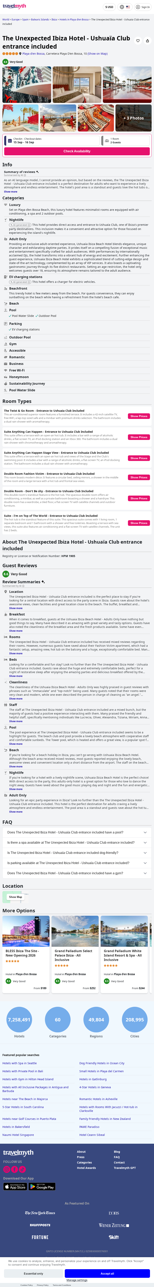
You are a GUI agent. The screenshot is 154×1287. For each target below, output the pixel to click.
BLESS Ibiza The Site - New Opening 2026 (22, 953)
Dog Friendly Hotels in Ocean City (101, 1063)
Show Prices (139, 416)
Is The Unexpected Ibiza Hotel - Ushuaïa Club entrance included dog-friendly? (62, 852)
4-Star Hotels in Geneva (95, 1087)
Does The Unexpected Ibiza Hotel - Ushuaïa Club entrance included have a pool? (65, 832)
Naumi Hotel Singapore (18, 1135)
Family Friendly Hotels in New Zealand (105, 1119)
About (81, 1151)
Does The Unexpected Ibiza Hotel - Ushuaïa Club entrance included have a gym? (65, 873)
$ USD (109, 7)
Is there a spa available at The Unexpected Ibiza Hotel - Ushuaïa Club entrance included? (71, 842)
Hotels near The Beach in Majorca (25, 1099)
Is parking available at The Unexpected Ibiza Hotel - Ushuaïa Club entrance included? (68, 863)
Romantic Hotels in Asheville (98, 1099)
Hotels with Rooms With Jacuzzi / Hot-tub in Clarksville (108, 1109)
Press (80, 1157)
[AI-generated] (29, 225)
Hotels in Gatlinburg (93, 1079)
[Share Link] (148, 41)
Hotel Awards (86, 1168)
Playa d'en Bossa (33, 53)
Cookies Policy (26, 1285)
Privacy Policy (43, 1285)
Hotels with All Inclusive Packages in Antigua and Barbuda (35, 1089)
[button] (125, 141)
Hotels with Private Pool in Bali (22, 1071)
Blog (117, 1151)
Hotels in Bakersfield (16, 1127)
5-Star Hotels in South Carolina (23, 1107)
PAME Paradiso (89, 1127)
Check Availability (77, 151)
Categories (84, 1162)
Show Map (15, 896)
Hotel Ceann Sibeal (92, 1135)
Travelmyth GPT (125, 1168)
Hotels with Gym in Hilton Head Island (28, 1079)
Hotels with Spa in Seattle (19, 1063)
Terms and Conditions (62, 1285)
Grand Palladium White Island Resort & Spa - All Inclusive (123, 955)
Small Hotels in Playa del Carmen (101, 1071)
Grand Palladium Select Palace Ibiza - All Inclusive (73, 955)
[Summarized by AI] (25, 175)
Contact (119, 1162)
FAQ (117, 1157)
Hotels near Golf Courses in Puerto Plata (29, 1119)
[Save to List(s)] (138, 41)
